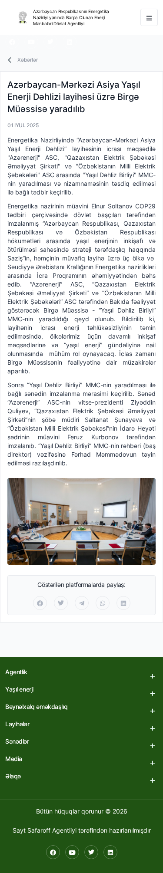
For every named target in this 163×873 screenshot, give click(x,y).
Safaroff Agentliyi (52, 830)
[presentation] (23, 521)
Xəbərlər (27, 59)
